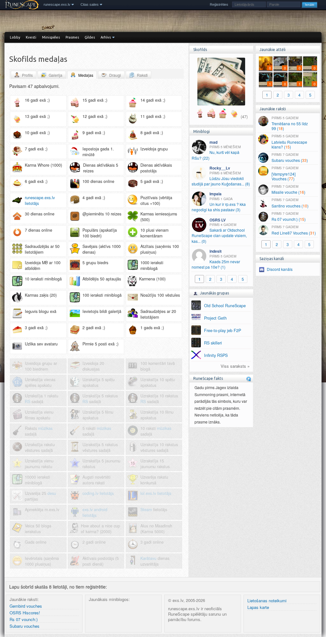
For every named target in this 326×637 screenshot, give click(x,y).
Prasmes (72, 37)
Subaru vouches (24, 626)
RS (27, 401)
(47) (244, 116)
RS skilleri (213, 343)
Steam (146, 509)
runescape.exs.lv (57, 4)
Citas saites (90, 4)
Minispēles (51, 37)
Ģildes (90, 37)
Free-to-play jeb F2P (222, 330)
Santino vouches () (290, 203)
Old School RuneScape (225, 305)
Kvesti (31, 37)
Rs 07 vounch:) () (289, 216)
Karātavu (148, 558)
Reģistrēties (219, 4)
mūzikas (45, 428)
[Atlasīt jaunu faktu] (248, 379)
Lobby (15, 37)
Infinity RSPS (216, 355)
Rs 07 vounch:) (24, 619)
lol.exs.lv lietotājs (155, 493)
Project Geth (215, 318)
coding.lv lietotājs (98, 493)
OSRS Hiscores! (25, 613)
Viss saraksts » (235, 366)
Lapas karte (258, 607)
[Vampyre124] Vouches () (285, 173)
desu (51, 493)
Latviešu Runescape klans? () (289, 141)
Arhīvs (106, 37)
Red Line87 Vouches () (294, 230)
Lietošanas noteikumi (267, 601)
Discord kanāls (280, 269)
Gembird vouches (26, 606)
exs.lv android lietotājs (94, 512)
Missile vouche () (288, 189)
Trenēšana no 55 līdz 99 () (290, 123)
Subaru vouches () (290, 157)
